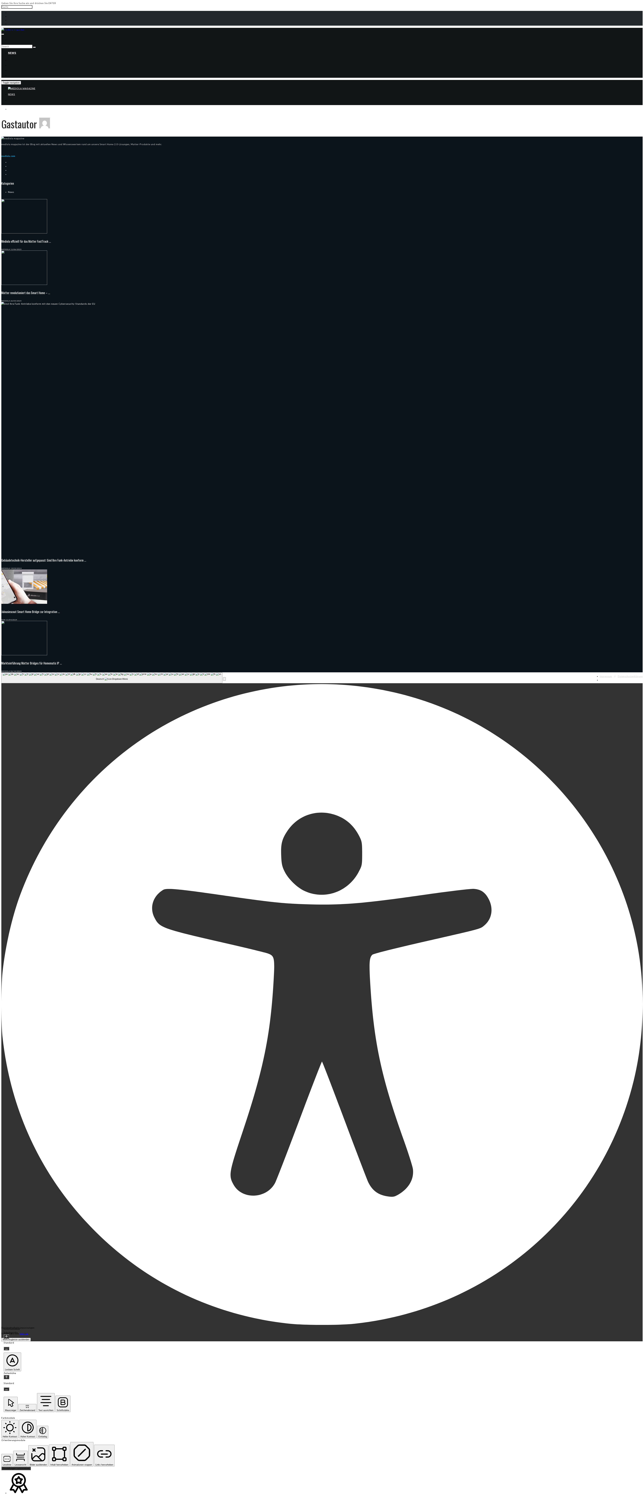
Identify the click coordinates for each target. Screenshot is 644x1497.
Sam (3, 620)
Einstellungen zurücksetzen (16, 1468)
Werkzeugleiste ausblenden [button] (16, 1339)
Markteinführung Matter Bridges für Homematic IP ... (31, 663)
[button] (224, 679)
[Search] (34, 47)
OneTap (24, 1333)
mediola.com (8, 156)
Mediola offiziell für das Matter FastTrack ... (26, 241)
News (12, 53)
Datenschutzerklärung (630, 676)
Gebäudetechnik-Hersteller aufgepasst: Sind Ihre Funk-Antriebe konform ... (43, 560)
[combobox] (111, 677)
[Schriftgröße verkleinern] (6, 1348)
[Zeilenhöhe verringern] (6, 1389)
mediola (5, 249)
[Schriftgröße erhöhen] (6, 1336)
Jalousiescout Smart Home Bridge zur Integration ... (30, 611)
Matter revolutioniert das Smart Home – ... (25, 293)
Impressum (606, 676)
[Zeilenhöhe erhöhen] (6, 1377)
